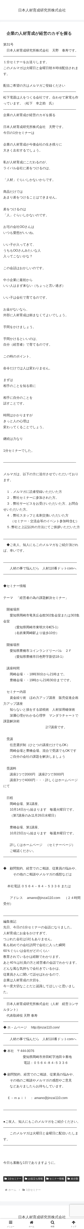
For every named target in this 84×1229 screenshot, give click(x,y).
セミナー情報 (56, 1178)
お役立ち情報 (35, 1178)
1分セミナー (14, 1178)
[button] (75, 775)
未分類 (74, 1178)
